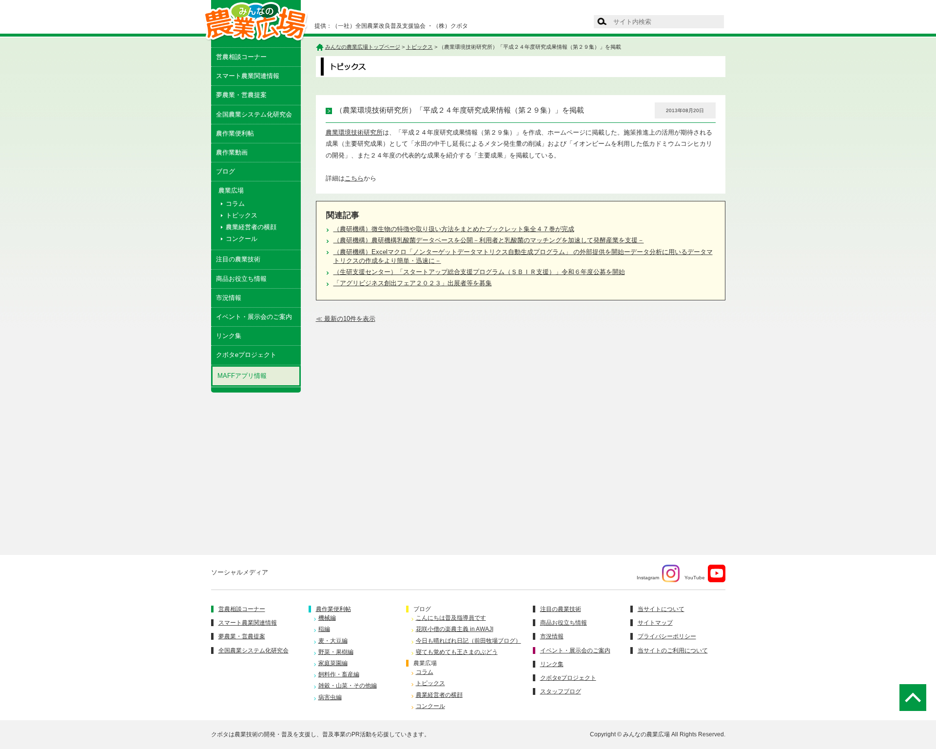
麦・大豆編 (333, 640)
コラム (235, 203)
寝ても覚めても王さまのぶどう (457, 652)
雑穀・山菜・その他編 (347, 685)
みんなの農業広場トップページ (362, 47)
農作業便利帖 (235, 133)
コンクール (241, 238)
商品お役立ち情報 (241, 278)
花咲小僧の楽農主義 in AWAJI (454, 629)
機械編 (327, 617)
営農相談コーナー (241, 56)
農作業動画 (232, 152)
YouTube (694, 577)
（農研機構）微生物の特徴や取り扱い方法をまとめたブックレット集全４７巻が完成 (453, 229)
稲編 (324, 629)
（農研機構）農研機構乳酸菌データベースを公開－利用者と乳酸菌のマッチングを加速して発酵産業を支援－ (488, 240)
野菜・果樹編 (335, 652)
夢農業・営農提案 (241, 95)
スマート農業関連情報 (247, 75)
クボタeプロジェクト (246, 354)
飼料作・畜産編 (338, 674)
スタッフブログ (560, 691)
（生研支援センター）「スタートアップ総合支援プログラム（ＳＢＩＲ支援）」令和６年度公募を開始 (479, 272)
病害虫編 (330, 697)
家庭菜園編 (333, 663)
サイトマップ (655, 622)
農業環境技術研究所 (354, 132)
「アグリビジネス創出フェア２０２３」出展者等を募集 (412, 283)
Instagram (648, 577)
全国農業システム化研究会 (254, 114)
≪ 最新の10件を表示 (345, 318)
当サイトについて (661, 609)
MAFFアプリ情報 (242, 375)
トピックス (241, 215)
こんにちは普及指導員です (451, 617)
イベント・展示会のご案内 (254, 316)
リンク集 (228, 335)
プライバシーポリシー (667, 636)
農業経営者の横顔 (251, 227)
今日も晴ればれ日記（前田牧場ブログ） (468, 640)
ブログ (225, 171)
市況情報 (228, 297)
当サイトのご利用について (673, 650)
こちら (354, 178)
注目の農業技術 (238, 259)
